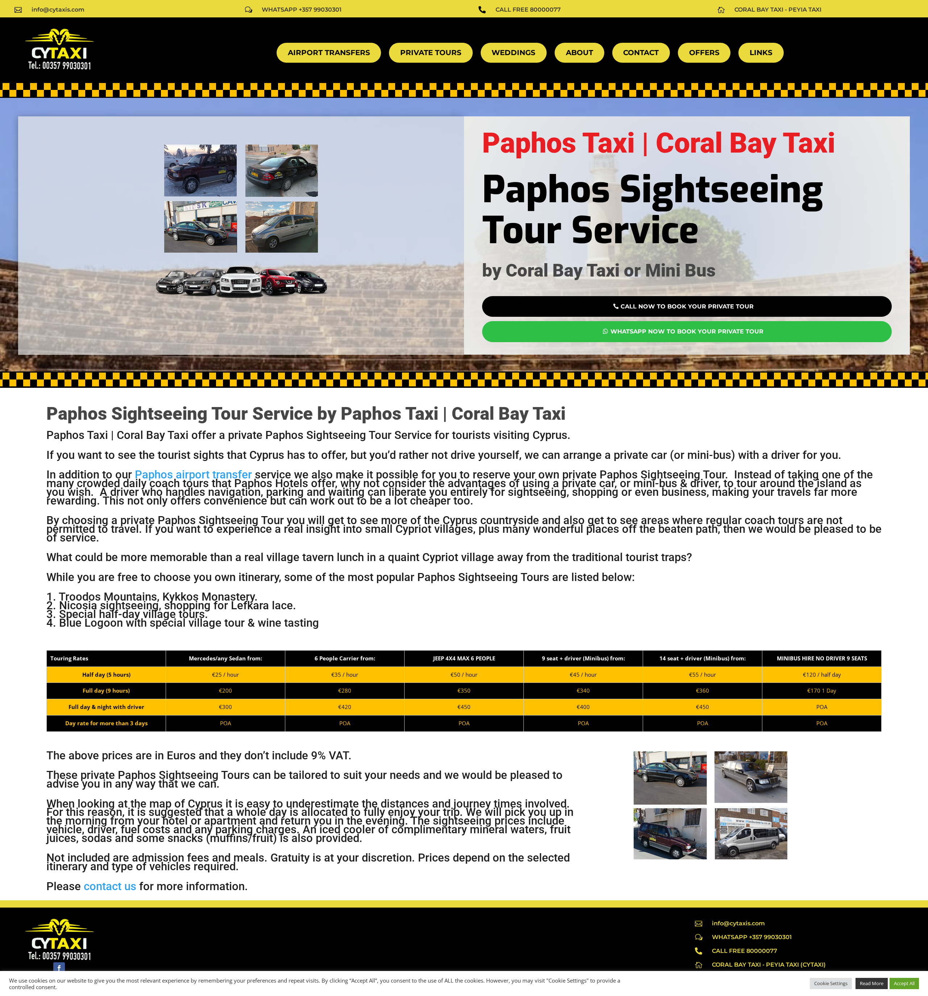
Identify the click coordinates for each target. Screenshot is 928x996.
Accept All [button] (904, 983)
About (579, 52)
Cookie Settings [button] (831, 983)
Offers (704, 52)
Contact (641, 52)
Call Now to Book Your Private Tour (687, 306)
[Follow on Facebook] (59, 968)
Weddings (513, 52)
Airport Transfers (329, 52)
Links (761, 52)
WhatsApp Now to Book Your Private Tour (686, 331)
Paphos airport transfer (193, 474)
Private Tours (430, 52)
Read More (871, 983)
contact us (110, 886)
